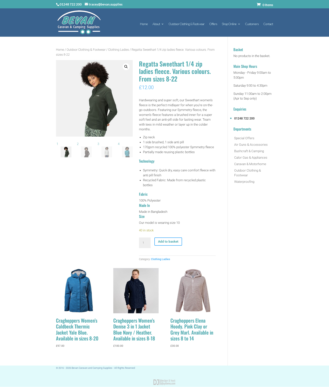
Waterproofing (244, 182)
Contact (268, 24)
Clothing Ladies (118, 49)
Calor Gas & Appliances (250, 157)
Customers (252, 24)
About (156, 24)
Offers (213, 24)
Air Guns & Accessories (251, 144)
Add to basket (168, 241)
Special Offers (244, 138)
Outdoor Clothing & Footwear (186, 24)
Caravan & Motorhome (250, 164)
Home (144, 24)
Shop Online (229, 24)
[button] (126, 66)
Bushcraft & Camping (249, 151)
